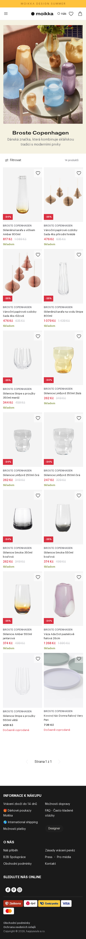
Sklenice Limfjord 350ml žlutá (62, 393)
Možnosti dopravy (57, 804)
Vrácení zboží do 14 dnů (20, 804)
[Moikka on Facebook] (7, 889)
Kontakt (50, 863)
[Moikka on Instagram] (19, 889)
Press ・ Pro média (58, 857)
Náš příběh (10, 850)
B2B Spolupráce (14, 857)
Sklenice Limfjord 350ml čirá (62, 475)
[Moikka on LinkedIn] (25, 889)
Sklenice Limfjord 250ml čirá (21, 475)
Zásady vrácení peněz (60, 850)
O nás (61, 13)
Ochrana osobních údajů (19, 927)
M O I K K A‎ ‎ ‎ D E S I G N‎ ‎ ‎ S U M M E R (43, 3)
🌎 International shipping (20, 822)
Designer (54, 828)
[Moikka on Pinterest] (13, 889)
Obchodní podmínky (17, 863)
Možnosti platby (14, 829)
